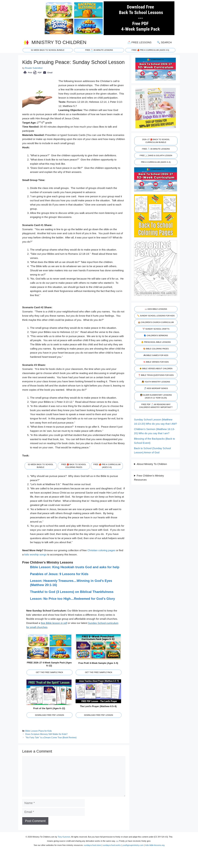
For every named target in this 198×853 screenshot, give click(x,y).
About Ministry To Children (152, 464)
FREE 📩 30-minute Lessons (99, 50)
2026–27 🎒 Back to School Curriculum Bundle (156, 140)
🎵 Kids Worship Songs (156, 388)
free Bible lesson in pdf (54, 623)
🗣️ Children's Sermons (156, 335)
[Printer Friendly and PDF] (38, 74)
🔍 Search (164, 42)
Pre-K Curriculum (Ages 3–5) (156, 162)
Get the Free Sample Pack (49, 672)
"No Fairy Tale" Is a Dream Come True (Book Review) (51, 737)
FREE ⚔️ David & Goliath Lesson (156, 155)
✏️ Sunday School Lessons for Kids (156, 316)
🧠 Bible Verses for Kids (156, 362)
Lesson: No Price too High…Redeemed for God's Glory (72, 598)
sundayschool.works (112, 845)
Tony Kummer (64, 837)
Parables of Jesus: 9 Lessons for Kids (59, 574)
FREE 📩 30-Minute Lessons (156, 149)
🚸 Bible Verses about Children (155, 368)
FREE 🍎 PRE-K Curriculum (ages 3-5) (150, 50)
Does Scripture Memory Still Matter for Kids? (46, 734)
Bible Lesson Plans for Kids (38, 731)
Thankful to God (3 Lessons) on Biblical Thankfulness (71, 592)
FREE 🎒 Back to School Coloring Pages (73, 465)
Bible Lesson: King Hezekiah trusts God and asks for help (74, 567)
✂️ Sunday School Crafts (156, 329)
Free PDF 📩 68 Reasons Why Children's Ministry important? (156, 405)
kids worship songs (35, 554)
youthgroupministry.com (133, 845)
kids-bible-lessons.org (154, 845)
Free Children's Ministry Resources (149, 477)
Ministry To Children (59, 42)
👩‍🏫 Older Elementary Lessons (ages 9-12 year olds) (156, 396)
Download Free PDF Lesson (49, 715)
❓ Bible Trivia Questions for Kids (156, 375)
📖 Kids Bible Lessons (156, 309)
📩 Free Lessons (140, 42)
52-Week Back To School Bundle (47, 50)
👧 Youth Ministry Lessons (156, 382)
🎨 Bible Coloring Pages (156, 349)
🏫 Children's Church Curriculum (156, 322)
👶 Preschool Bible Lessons (156, 342)
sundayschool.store (92, 845)
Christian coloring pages (101, 550)
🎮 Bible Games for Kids (155, 355)
